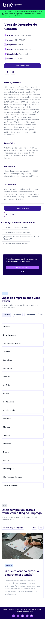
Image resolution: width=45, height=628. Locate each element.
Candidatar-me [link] (22, 66)
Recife (6, 460)
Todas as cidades (10, 485)
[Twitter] (27, 616)
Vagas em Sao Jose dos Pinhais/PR (17, 232)
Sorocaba (7, 444)
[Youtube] (31, 616)
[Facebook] (18, 616)
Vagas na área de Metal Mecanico (17, 243)
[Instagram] (22, 616)
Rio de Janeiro (9, 410)
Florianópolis (8, 469)
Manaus (6, 427)
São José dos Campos (12, 477)
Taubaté (6, 435)
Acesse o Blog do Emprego (13, 527)
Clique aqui (19, 14)
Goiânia (6, 385)
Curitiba (6, 327)
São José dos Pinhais (12, 343)
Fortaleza (7, 419)
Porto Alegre (8, 402)
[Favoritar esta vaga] (13, 72)
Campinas (7, 360)
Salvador (6, 377)
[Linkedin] (13, 616)
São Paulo (7, 368)
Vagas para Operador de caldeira (16, 227)
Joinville (6, 352)
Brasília (6, 452)
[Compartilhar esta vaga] (6, 72)
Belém (6, 393)
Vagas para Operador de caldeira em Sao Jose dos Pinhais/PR (22, 238)
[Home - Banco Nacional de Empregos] (12, 5)
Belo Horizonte (9, 335)
